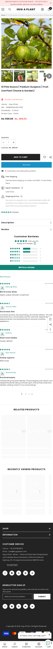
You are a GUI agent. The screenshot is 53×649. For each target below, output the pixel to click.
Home (3, 15)
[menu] (2, 9)
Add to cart (21, 157)
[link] (13, 453)
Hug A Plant (13, 104)
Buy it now (26, 165)
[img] (5, 283)
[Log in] (42, 9)
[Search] (9, 9)
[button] (7, 76)
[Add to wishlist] (44, 157)
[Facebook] (5, 573)
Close (51, 3)
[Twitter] (32, 573)
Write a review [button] (26, 267)
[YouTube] (25, 573)
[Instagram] (11, 573)
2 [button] (25, 394)
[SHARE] (50, 157)
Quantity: (5, 137)
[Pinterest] (18, 573)
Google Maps (12, 565)
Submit (42, 596)
